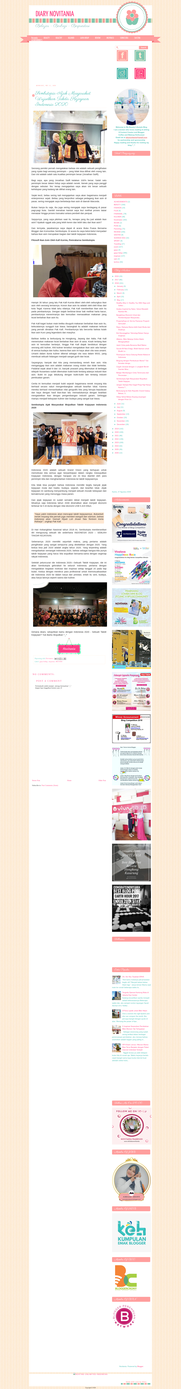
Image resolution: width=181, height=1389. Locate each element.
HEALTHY (59, 38)
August (120, 411)
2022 (117, 439)
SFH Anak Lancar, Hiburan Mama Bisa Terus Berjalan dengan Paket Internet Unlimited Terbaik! (135, 1047)
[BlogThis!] (60, 659)
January (120, 286)
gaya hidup (44, 661)
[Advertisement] (69, 62)
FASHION (117, 208)
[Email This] (58, 659)
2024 (117, 446)
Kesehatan (118, 220)
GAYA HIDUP (84, 38)
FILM (116, 211)
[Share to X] (62, 659)
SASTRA (137, 38)
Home (69, 780)
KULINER (71, 38)
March (119, 293)
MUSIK (116, 223)
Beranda (34, 38)
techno (116, 262)
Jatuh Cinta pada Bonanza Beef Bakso (131, 345)
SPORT (117, 241)
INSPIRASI (110, 38)
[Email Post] (55, 658)
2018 (117, 283)
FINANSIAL (118, 214)
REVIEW (97, 38)
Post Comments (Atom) (50, 785)
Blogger (140, 1366)
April (119, 297)
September (121, 414)
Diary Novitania (55, 14)
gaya (116, 250)
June (119, 404)
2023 (117, 442)
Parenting (117, 229)
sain (115, 259)
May (119, 300)
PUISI (116, 226)
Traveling (117, 244)
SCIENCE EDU (119, 238)
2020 (117, 432)
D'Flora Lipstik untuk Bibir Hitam (134, 1011)
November (121, 421)
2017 (117, 280)
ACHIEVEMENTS (36, 40)
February (120, 290)
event (116, 247)
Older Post (102, 780)
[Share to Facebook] (65, 659)
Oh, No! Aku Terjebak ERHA (133, 977)
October (120, 417)
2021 (117, 436)
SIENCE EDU (124, 38)
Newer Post (36, 780)
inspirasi (52, 661)
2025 (117, 449)
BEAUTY (46, 38)
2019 (117, 429)
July (118, 407)
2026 (117, 453)
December (121, 424)
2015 (117, 276)
